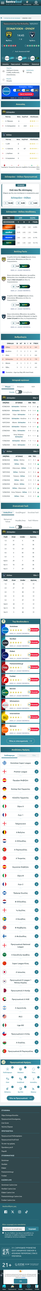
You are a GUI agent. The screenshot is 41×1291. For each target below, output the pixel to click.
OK (20, 1281)
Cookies (23, 1277)
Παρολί (4, 1151)
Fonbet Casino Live (8, 1200)
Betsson (13, 726)
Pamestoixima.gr (16, 663)
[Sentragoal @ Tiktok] (26, 1211)
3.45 (29, 237)
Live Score (5, 1123)
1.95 (18, 227)
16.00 (18, 232)
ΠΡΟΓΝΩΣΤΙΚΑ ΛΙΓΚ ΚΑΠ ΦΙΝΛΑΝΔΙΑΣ (12, 18)
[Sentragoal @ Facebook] (5, 1211)
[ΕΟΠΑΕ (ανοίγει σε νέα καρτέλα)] (27, 1264)
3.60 (24, 227)
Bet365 (13, 688)
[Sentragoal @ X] (12, 1211)
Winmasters (14, 701)
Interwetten (15, 713)
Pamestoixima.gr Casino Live (11, 1196)
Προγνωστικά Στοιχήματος (10, 1119)
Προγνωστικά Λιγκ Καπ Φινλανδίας (16, 24)
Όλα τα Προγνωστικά (18, 1098)
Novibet (13, 639)
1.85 (18, 243)
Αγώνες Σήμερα (7, 1127)
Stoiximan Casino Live (9, 1185)
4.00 (24, 232)
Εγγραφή (32, 1229)
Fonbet (13, 676)
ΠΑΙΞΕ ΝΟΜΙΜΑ (26, 94)
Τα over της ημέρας (8, 1143)
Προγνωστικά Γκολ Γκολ (10, 1140)
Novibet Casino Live (8, 1189)
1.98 (18, 237)
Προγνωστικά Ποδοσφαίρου (11, 1136)
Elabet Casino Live (8, 1192)
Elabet (12, 651)
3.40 (24, 237)
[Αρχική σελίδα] (1, 18)
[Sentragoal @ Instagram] (19, 1211)
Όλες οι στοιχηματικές (18, 741)
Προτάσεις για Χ (7, 1147)
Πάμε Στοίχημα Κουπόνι (9, 1115)
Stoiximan (14, 626)
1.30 (29, 232)
